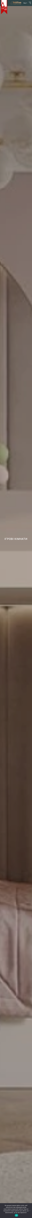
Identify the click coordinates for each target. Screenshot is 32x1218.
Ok (16, 1215)
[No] (30, 1210)
